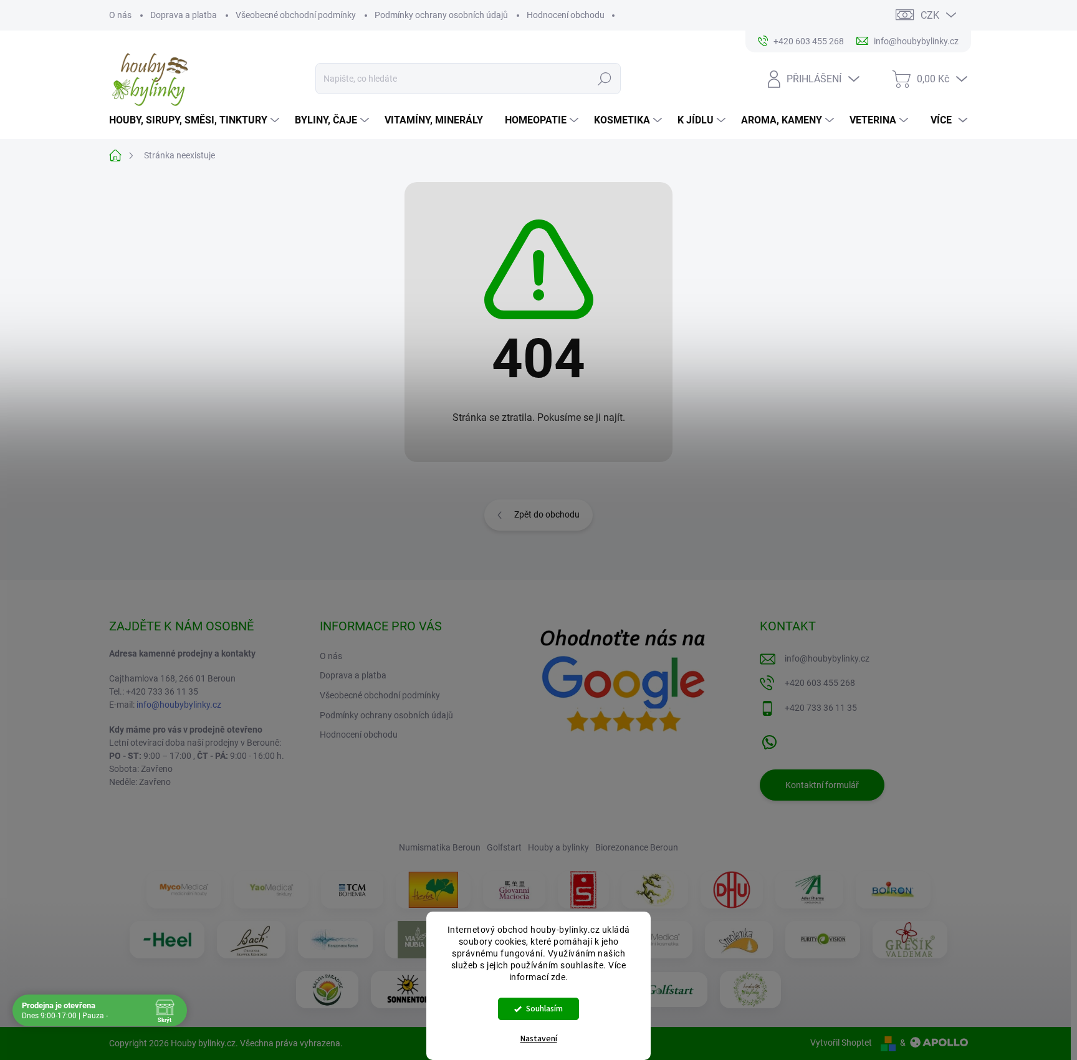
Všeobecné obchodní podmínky (296, 15)
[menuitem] (195, 120)
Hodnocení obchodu (566, 15)
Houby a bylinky (558, 847)
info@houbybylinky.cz (178, 705)
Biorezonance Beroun (636, 847)
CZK (930, 15)
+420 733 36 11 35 (821, 708)
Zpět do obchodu (547, 514)
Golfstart (504, 847)
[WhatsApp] (769, 739)
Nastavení (538, 1039)
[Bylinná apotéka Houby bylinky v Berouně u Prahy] (750, 989)
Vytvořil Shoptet (841, 1043)
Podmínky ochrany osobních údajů (441, 15)
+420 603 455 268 (820, 683)
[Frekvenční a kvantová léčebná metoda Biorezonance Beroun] (335, 939)
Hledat (604, 79)
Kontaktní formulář (822, 785)
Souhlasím (544, 1008)
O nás (120, 15)
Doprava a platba (183, 15)
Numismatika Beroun (440, 847)
